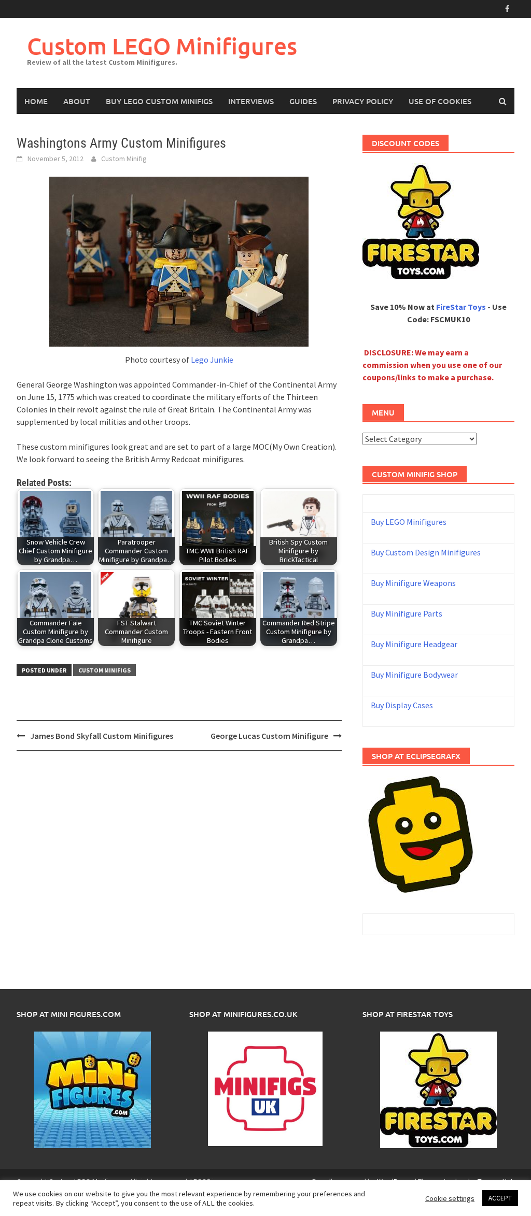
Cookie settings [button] (449, 1198)
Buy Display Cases (402, 705)
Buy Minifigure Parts (406, 613)
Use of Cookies (440, 101)
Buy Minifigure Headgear (414, 644)
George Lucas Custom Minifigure (269, 736)
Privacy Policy (362, 101)
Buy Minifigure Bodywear (414, 674)
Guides (303, 101)
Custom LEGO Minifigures (162, 46)
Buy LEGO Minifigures (408, 522)
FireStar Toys (461, 307)
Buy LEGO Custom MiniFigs (159, 101)
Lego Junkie (212, 359)
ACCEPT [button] (500, 1198)
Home (36, 101)
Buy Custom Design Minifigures (426, 552)
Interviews (251, 101)
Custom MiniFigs (104, 670)
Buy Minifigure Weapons (413, 583)
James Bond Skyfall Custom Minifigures (101, 736)
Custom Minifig (124, 158)
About (76, 101)
